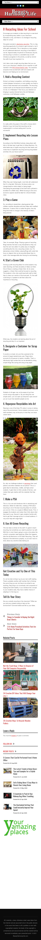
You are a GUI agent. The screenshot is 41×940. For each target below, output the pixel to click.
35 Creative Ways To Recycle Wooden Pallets (16, 722)
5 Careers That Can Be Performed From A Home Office (20, 758)
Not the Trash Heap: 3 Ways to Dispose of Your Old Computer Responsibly (18, 667)
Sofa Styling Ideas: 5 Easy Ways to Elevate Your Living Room (25, 783)
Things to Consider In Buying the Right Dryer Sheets (20, 618)
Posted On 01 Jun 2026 (20, 777)
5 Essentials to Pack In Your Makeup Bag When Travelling (23, 795)
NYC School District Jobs (20, 68)
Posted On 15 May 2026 (20, 788)
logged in (14, 736)
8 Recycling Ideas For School (19, 29)
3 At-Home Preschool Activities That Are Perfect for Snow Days (21, 627)
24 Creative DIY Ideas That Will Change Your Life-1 (19, 694)
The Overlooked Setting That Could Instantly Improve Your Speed (23, 807)
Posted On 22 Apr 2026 (20, 799)
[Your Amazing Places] (20, 836)
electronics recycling (23, 44)
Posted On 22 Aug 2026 (10, 763)
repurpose (27, 483)
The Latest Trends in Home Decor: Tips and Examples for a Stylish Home (25, 771)
